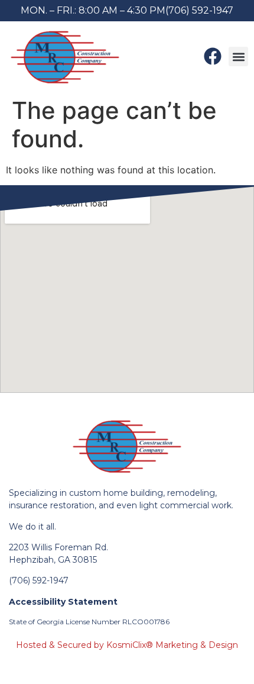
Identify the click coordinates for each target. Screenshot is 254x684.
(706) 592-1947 (199, 10)
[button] (238, 56)
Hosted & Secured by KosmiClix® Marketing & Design (127, 645)
